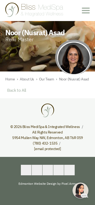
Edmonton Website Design (37, 184)
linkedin (47, 170)
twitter (37, 170)
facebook (26, 170)
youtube (58, 170)
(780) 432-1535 (45, 143)
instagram (69, 170)
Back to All (15, 90)
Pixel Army (69, 184)
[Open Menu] (86, 10)
